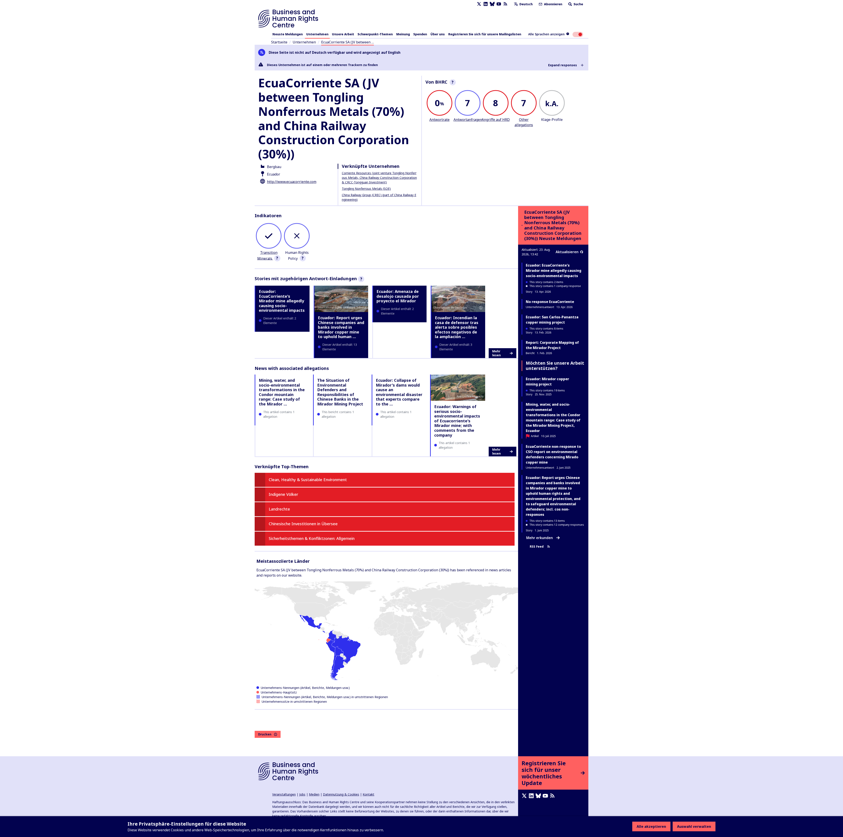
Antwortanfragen (468, 119)
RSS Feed (537, 546)
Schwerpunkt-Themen (375, 34)
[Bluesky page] (492, 4)
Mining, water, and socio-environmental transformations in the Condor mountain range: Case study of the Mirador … (282, 392)
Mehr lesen (496, 353)
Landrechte (279, 509)
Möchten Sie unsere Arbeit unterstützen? (555, 365)
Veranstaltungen (284, 794)
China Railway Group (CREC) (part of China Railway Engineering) (379, 197)
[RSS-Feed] (505, 4)
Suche (578, 4)
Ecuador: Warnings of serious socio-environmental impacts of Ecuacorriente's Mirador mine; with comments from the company (457, 421)
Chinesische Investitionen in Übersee (303, 523)
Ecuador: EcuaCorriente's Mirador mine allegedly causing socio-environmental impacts (282, 301)
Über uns (438, 34)
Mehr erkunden (539, 537)
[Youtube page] (498, 4)
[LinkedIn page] (485, 4)
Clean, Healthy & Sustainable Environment (308, 479)
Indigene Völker (283, 494)
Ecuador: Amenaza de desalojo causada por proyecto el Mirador (397, 296)
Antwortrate (439, 119)
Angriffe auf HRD (496, 119)
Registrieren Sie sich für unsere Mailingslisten (484, 34)
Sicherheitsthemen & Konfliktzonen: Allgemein (312, 538)
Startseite (279, 42)
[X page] (479, 4)
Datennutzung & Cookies (341, 794)
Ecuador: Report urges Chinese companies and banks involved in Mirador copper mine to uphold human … (341, 327)
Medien (314, 794)
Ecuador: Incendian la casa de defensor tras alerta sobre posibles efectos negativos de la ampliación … (456, 327)
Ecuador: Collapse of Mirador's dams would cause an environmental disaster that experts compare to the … (399, 392)
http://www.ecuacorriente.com (291, 181)
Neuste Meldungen (287, 34)
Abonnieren (552, 4)
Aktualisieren (567, 251)
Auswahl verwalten (694, 826)
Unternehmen (317, 34)
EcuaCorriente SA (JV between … (347, 42)
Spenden (420, 34)
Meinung (403, 34)
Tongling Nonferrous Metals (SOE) (366, 188)
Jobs (302, 794)
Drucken (264, 734)
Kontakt (368, 794)
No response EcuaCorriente (550, 301)
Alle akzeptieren (651, 826)
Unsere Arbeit (343, 34)
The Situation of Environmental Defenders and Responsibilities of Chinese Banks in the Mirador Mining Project (340, 392)
